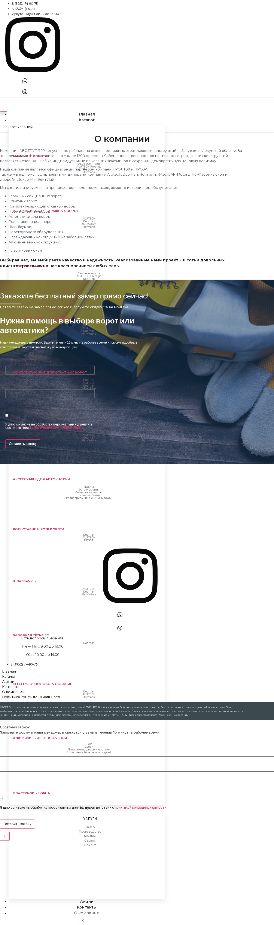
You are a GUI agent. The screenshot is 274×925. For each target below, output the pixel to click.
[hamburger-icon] (3, 113)
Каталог (87, 120)
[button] (16, 127)
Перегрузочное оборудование (42, 684)
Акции (87, 901)
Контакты (87, 907)
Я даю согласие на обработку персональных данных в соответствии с (48, 426)
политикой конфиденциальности (57, 428)
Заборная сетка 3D (31, 635)
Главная (87, 114)
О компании (87, 913)
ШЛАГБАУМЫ (24, 581)
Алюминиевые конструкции (40, 738)
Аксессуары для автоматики (41, 479)
